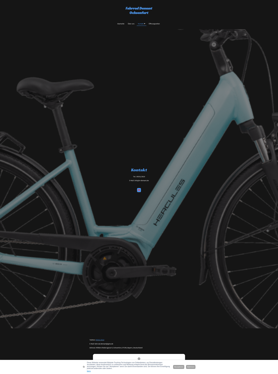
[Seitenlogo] (139, 17)
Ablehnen (190, 367)
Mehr (89, 371)
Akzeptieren (178, 367)
